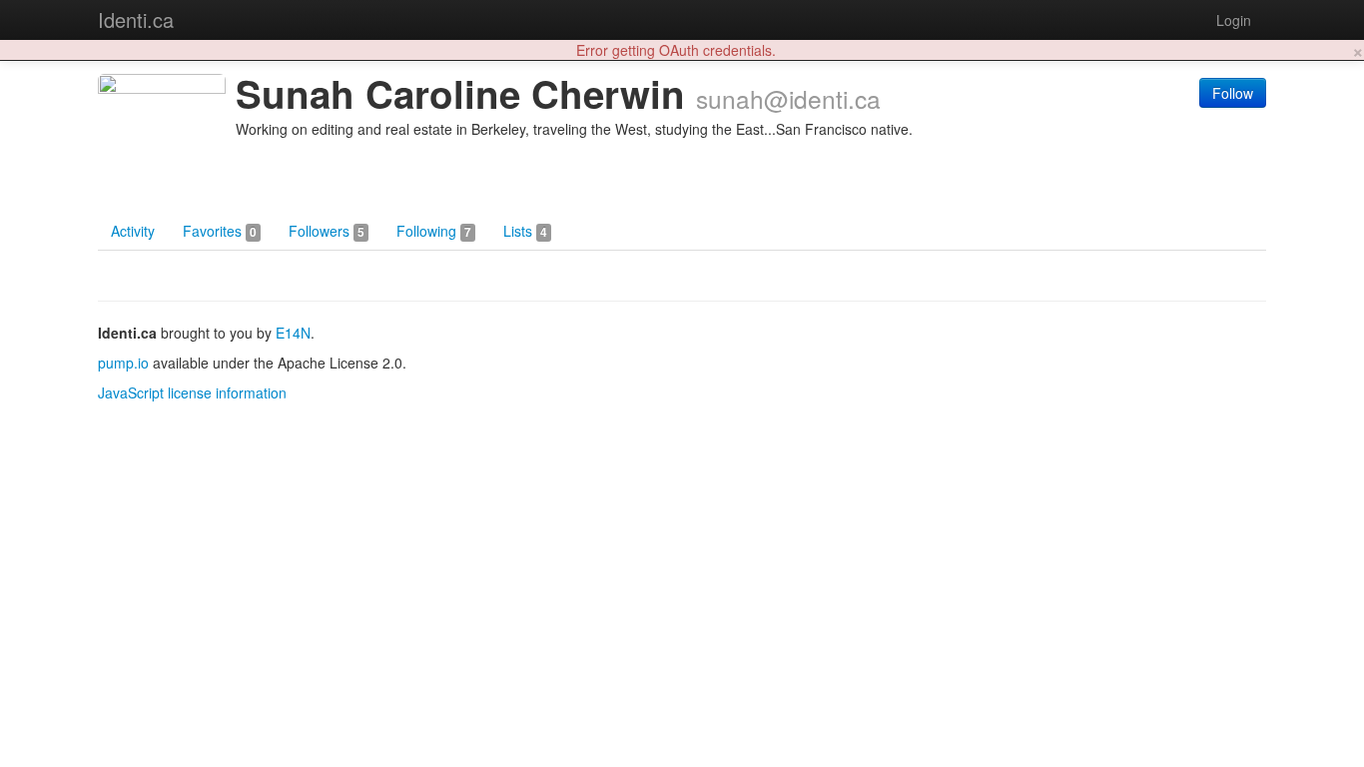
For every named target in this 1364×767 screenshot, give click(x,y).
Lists (525, 231)
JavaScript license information (192, 392)
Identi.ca (136, 19)
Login (1233, 20)
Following (433, 231)
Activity (133, 231)
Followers (326, 231)
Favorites (220, 231)
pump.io (123, 363)
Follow (1232, 93)
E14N (293, 333)
